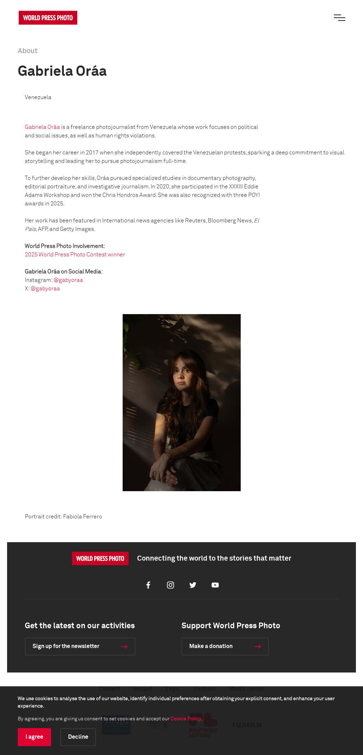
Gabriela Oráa (42, 127)
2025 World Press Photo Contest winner (75, 254)
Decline (78, 737)
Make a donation (211, 646)
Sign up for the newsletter (66, 646)
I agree (34, 737)
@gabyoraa (68, 280)
